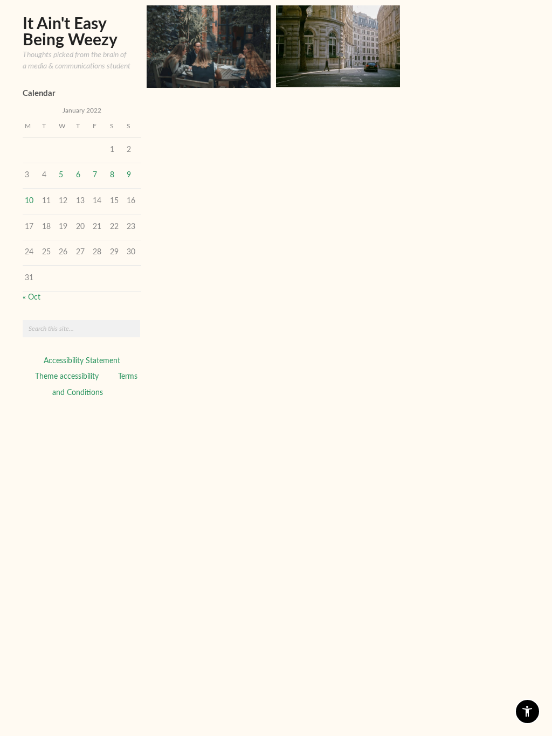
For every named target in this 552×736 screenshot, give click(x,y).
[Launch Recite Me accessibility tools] (527, 711)
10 (29, 201)
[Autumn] (338, 46)
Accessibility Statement (82, 361)
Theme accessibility (67, 376)
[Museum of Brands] (209, 46)
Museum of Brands (226, 72)
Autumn (374, 71)
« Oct (31, 297)
